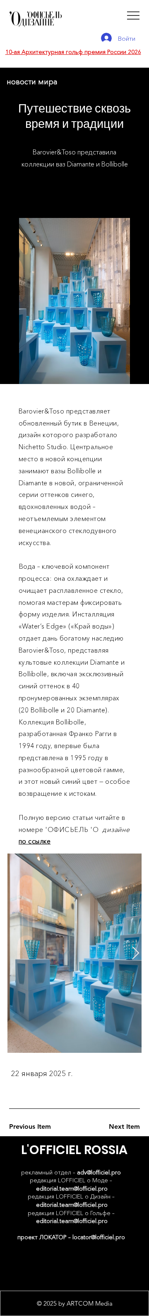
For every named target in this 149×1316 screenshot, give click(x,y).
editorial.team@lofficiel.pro (72, 1188)
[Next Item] (135, 953)
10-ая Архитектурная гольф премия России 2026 (73, 52)
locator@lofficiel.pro (98, 1237)
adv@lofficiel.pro (99, 1172)
